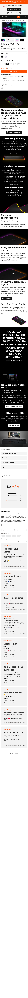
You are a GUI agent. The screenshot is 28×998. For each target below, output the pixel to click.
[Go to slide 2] (8, 40)
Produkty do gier (5, 20)
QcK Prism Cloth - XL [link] (19, 20)
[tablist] (15, 17)
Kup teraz (14, 2)
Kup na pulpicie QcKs (14, 426)
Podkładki (12, 20)
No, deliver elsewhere (13, 12)
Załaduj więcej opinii (14, 753)
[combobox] (20, 541)
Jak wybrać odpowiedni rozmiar (14, 407)
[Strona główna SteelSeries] (6, 17)
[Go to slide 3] (12, 40)
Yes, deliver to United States (14, 9)
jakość (14, 535)
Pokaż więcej (4, 539)
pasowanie (8, 535)
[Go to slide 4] (17, 40)
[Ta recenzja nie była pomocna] (23, 566)
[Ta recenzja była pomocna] (20, 566)
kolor (3, 535)
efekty (18, 535)
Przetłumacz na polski (9, 564)
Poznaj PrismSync (7, 299)
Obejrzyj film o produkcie (15, 132)
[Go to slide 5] (22, 40)
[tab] (15, 17)
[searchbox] (7, 530)
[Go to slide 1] (3, 40)
